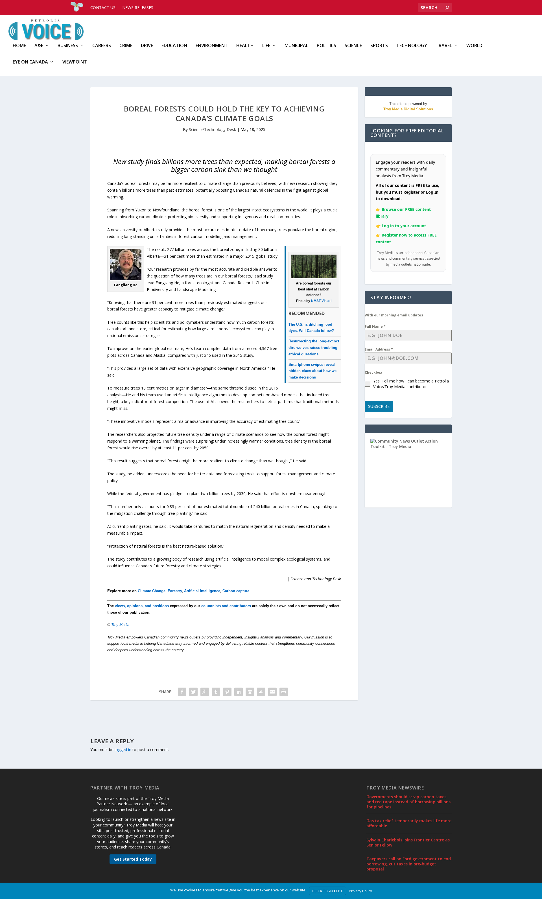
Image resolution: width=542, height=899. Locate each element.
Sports (379, 46)
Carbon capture (235, 591)
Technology (411, 46)
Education (174, 46)
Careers (101, 46)
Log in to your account (404, 225)
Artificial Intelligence (202, 591)
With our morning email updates (394, 315)
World (474, 46)
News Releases (137, 7)
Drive (147, 46)
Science (353, 46)
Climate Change (151, 591)
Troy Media (120, 625)
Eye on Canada (30, 62)
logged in (123, 749)
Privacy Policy (360, 890)
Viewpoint (74, 62)
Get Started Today (133, 859)
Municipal (296, 46)
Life (266, 46)
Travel (444, 46)
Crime (125, 46)
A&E (38, 46)
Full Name (375, 326)
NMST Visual (321, 301)
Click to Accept (327, 890)
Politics (326, 46)
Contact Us (102, 7)
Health (245, 46)
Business (68, 46)
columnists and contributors (226, 606)
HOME (19, 46)
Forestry (175, 591)
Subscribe (379, 406)
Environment (212, 46)
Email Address (379, 349)
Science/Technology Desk (212, 129)
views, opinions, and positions (142, 606)
